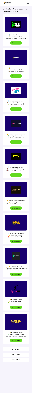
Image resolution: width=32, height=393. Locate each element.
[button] (16, 43)
